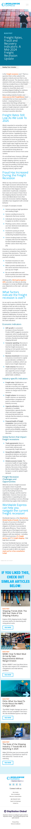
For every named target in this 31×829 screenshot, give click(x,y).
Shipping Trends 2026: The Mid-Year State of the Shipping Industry (15, 613)
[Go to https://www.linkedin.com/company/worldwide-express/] (10, 784)
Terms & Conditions (15, 823)
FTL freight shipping (17, 538)
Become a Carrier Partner (15, 796)
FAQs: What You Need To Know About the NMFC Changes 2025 (14, 703)
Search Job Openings (15, 801)
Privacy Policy (15, 822)
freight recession (12, 74)
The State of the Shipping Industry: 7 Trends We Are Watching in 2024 (14, 746)
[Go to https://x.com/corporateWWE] (20, 784)
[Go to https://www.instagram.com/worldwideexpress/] (13, 784)
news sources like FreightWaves (13, 97)
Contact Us (15, 803)
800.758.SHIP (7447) (15, 799)
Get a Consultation (15, 794)
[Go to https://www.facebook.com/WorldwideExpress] (17, 784)
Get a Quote (15, 792)
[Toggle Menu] (27, 4)
